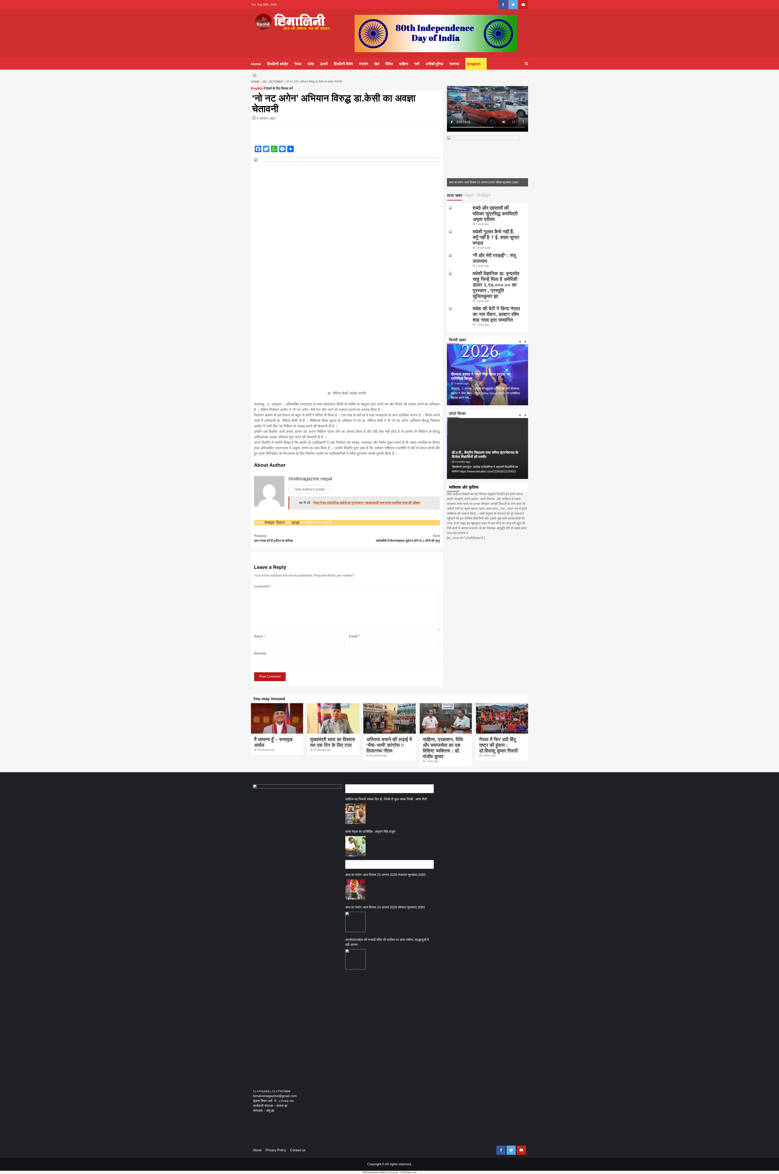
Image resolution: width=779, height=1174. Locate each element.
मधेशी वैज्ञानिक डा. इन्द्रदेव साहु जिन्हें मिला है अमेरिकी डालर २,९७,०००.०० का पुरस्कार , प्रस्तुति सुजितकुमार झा (496, 285)
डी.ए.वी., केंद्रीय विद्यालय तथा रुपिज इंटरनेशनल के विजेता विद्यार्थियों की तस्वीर (484, 455)
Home (256, 64)
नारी (417, 64)
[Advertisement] (327, 1132)
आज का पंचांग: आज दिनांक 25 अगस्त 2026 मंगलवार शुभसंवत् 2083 (385, 874)
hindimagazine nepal (310, 478)
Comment (262, 586)
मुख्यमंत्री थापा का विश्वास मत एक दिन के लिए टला (332, 742)
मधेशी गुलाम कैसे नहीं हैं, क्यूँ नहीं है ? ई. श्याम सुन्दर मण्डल (496, 237)
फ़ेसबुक (269, 523)
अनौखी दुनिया (434, 64)
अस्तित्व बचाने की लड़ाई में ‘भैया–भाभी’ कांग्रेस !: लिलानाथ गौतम (389, 745)
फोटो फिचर (457, 413)
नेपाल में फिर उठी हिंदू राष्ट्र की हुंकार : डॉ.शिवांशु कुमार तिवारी (498, 745)
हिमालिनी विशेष (343, 64)
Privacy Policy (276, 1150)
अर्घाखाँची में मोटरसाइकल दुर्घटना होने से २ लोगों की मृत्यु (408, 538)
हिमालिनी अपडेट (277, 64)
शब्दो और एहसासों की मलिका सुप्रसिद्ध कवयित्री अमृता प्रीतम (495, 213)
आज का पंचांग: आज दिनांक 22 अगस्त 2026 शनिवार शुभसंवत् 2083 (484, 182)
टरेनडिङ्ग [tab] (483, 195)
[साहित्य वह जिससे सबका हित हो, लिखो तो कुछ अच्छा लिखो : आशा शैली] (355, 814)
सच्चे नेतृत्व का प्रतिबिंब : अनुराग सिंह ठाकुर (370, 831)
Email (354, 636)
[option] (487, 161)
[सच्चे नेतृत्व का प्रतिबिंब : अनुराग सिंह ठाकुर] (355, 846)
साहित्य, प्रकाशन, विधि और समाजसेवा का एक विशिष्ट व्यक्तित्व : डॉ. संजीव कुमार (443, 748)
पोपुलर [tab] (469, 195)
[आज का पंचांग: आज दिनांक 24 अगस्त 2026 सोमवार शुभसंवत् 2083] (355, 922)
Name (259, 636)
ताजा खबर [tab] (454, 195)
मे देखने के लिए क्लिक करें (272, 88)
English (474, 64)
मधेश (311, 64)
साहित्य (403, 64)
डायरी (324, 64)
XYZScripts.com (408, 1172)
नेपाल (297, 64)
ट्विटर (281, 523)
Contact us (298, 1150)
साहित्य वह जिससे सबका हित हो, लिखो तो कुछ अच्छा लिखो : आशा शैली (386, 799)
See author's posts (310, 489)
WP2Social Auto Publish (374, 1172)
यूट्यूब (295, 523)
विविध (389, 64)
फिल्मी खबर (457, 340)
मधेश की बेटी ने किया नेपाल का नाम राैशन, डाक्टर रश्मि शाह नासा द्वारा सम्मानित (496, 314)
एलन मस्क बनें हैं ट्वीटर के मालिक (273, 538)
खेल (376, 64)
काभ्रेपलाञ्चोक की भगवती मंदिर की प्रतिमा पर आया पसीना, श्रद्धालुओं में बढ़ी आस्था (387, 942)
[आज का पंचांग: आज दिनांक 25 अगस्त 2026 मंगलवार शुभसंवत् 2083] (355, 889)
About (257, 1150)
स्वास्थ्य (454, 64)
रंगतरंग (363, 64)
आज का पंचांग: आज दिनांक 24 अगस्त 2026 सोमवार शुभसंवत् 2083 (385, 907)
